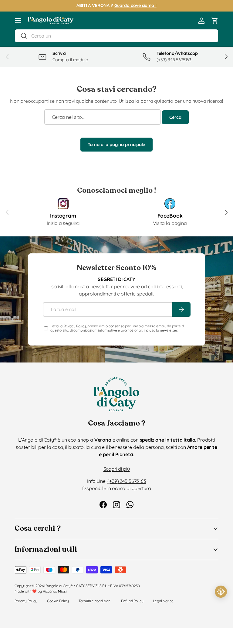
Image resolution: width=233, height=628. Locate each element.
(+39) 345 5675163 (126, 481)
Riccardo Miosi (55, 591)
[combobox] (116, 35)
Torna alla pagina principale (117, 144)
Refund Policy (132, 601)
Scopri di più (116, 469)
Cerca (175, 117)
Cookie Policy (58, 601)
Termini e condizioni (95, 601)
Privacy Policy (74, 326)
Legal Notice (163, 601)
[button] (214, 20)
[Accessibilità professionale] (221, 592)
